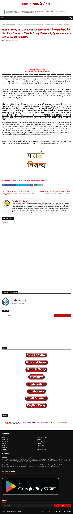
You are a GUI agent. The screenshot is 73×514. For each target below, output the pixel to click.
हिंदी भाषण (39, 443)
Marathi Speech (26, 180)
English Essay (40, 445)
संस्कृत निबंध (4, 447)
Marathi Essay (8, 180)
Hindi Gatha (5, 40)
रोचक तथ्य (4, 443)
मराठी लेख (7, 24)
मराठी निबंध (33, 180)
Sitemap (4, 449)
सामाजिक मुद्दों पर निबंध (41, 449)
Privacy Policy (5, 439)
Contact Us (39, 439)
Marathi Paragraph (17, 180)
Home (3, 24)
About (48, 511)
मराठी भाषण (38, 180)
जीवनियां (38, 447)
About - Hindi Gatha (42, 437)
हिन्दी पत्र (4, 445)
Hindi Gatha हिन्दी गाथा (36, 4)
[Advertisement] (36, 56)
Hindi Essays (5, 441)
